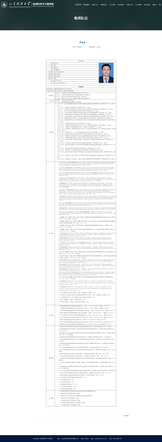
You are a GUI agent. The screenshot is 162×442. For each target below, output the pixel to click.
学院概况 (86, 5)
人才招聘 (138, 5)
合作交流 (147, 5)
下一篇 (125, 415)
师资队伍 (103, 5)
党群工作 (95, 5)
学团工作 (129, 5)
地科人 (154, 5)
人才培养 (112, 5)
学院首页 (78, 5)
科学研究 (121, 5)
